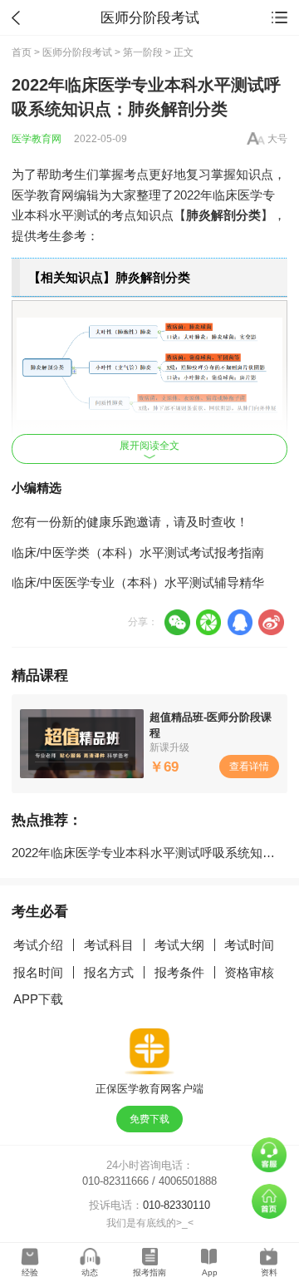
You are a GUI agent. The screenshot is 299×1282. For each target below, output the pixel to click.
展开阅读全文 (149, 446)
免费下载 (149, 1119)
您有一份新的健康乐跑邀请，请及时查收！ (130, 522)
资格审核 (249, 972)
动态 (89, 1272)
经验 (30, 1272)
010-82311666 (115, 1181)
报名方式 (109, 972)
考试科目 (109, 945)
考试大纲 (179, 945)
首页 (22, 52)
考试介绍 (38, 945)
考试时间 (249, 945)
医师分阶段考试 (77, 52)
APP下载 (38, 999)
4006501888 (188, 1181)
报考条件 (179, 972)
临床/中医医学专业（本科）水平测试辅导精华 (138, 582)
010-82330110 (176, 1205)
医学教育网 (36, 139)
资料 (269, 1272)
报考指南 (149, 1272)
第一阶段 (143, 52)
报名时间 (38, 972)
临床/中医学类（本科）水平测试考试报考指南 (138, 552)
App (210, 1272)
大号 (277, 139)
